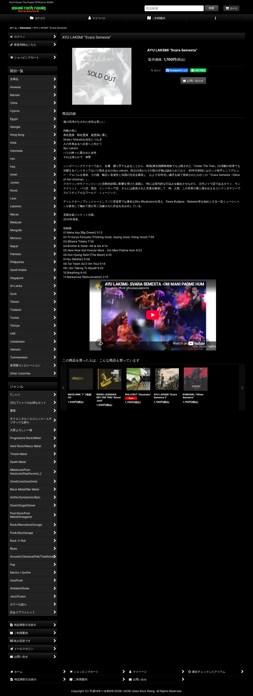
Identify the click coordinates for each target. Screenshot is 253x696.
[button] (215, 18)
